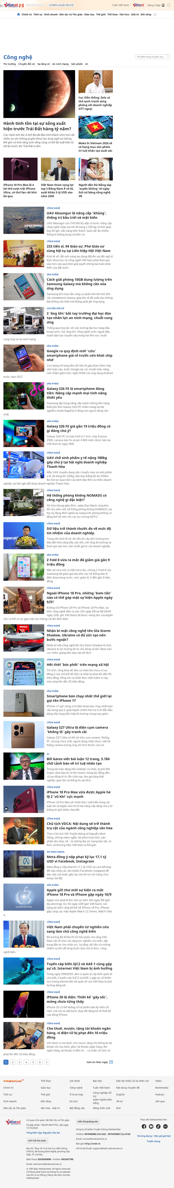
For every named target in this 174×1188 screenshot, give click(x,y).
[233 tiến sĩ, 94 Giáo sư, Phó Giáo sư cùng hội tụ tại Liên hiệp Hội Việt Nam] (23, 253)
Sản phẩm (77, 64)
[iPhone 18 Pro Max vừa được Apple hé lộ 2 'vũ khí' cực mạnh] (23, 799)
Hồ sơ (119, 1101)
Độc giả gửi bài (162, 1135)
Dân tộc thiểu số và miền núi (132, 1080)
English (120, 1094)
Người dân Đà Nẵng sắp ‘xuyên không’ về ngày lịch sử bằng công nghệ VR (95, 190)
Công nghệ (17, 57)
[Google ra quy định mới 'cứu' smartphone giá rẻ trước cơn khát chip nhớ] (23, 358)
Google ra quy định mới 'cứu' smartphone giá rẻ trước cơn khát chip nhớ (79, 355)
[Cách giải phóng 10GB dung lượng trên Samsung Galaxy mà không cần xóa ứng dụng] (23, 286)
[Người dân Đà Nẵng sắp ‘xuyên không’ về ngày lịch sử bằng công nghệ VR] (96, 169)
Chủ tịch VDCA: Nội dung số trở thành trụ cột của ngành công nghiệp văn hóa (79, 825)
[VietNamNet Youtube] (151, 1127)
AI (86, 64)
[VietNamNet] (18, 14)
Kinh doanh (51, 14)
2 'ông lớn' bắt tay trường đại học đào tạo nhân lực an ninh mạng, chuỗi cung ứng (79, 317)
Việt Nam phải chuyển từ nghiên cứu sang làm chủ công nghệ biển (78, 929)
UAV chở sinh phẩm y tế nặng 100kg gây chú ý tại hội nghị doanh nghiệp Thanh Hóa (77, 462)
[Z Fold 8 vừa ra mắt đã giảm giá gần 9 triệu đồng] (23, 567)
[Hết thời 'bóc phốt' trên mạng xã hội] (23, 671)
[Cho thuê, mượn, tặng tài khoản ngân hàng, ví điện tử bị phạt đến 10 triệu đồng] (23, 1035)
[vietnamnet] (13, 6)
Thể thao (112, 14)
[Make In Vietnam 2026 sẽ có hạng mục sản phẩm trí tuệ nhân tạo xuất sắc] (96, 127)
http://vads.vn (93, 1143)
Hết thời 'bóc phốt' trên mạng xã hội (78, 664)
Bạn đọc (97, 1080)
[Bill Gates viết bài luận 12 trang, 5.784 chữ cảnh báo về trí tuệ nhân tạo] (23, 766)
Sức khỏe (75, 1080)
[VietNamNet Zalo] (165, 1127)
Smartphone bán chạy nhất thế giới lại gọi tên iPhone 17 (79, 698)
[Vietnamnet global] (138, 6)
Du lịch (74, 1101)
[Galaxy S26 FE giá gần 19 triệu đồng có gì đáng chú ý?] (23, 433)
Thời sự (37, 14)
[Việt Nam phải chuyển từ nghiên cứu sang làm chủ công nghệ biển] (23, 934)
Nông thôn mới (101, 1108)
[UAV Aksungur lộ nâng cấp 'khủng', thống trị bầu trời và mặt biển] (23, 220)
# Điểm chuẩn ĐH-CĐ (61, 5)
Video (158, 1080)
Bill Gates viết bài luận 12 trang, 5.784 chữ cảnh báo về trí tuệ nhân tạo (78, 761)
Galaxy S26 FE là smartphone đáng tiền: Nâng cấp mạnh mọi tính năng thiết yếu (77, 393)
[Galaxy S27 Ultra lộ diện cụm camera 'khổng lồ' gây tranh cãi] (23, 734)
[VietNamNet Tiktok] (158, 1127)
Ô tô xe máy (76, 1094)
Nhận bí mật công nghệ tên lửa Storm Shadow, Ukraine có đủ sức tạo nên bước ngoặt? (79, 635)
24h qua (160, 1101)
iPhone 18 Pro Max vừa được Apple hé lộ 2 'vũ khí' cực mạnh (79, 794)
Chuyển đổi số (26, 64)
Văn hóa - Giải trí (129, 14)
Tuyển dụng (153, 1141)
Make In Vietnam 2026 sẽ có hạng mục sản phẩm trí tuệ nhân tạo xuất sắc (95, 147)
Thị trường (9, 64)
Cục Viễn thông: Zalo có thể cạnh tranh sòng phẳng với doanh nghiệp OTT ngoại (95, 103)
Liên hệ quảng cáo (88, 1121)
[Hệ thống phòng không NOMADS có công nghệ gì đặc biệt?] (23, 502)
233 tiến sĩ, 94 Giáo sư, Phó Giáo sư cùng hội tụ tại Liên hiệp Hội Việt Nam (79, 248)
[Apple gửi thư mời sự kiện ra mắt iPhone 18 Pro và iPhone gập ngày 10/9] (23, 897)
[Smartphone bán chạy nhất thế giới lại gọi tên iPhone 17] (23, 703)
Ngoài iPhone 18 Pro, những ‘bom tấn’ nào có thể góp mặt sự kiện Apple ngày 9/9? (79, 597)
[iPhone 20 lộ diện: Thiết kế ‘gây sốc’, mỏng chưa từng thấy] (23, 1004)
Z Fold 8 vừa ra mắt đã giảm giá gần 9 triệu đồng (78, 562)
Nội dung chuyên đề (128, 1087)
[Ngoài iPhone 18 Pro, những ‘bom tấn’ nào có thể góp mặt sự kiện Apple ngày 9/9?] (23, 600)
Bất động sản (77, 1108)
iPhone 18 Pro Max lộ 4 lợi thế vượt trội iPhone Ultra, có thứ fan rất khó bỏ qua (20, 190)
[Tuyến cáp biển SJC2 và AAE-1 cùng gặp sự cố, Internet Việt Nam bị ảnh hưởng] (23, 971)
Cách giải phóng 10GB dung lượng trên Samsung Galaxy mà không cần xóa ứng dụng (79, 284)
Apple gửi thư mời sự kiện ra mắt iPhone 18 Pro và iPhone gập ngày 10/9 (79, 892)
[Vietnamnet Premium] (13, 1082)
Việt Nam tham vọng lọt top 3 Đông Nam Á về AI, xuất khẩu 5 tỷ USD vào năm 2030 (57, 190)
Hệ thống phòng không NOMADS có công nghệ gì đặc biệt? (77, 497)
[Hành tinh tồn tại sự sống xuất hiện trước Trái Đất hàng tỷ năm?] (39, 94)
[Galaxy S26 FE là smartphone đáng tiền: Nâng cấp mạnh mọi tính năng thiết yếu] (23, 395)
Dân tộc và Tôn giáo (71, 14)
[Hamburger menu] (155, 14)
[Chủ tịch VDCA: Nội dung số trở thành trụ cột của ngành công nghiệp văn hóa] (23, 830)
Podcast (159, 1094)
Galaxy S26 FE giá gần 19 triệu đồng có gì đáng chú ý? (78, 428)
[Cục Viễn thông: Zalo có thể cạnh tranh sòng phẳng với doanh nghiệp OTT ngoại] (96, 81)
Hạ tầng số (43, 64)
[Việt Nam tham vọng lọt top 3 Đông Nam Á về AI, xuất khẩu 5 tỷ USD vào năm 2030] (58, 169)
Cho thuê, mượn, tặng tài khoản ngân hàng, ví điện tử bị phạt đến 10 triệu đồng (79, 1033)
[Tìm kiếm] (169, 5)
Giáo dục (89, 14)
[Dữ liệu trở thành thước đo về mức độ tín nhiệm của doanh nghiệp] (23, 535)
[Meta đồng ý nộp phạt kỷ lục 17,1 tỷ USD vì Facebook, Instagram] (23, 864)
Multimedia (161, 1087)
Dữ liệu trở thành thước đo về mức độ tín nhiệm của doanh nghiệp (79, 530)
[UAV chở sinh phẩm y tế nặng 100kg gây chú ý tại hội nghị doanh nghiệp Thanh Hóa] (23, 465)
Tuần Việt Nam (120, 5)
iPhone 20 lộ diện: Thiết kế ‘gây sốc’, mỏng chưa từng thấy (77, 999)
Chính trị (27, 14)
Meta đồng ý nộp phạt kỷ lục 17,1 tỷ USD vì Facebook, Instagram (76, 859)
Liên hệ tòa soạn (37, 1140)
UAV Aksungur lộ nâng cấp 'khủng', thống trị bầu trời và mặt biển (77, 215)
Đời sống (146, 14)
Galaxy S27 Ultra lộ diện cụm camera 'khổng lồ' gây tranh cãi (77, 729)
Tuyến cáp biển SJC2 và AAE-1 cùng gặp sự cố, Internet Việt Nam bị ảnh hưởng (79, 966)
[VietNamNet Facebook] (144, 1127)
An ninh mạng (60, 64)
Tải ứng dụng (144, 1135)
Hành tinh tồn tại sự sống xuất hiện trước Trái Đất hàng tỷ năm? (37, 125)
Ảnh (118, 1108)
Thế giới (101, 14)
